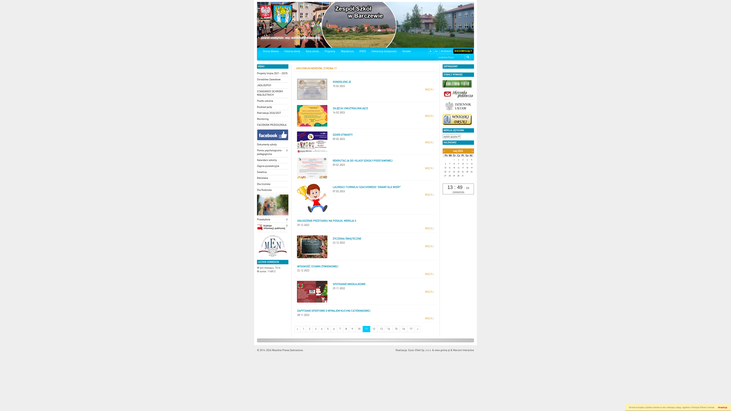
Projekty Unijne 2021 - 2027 (272, 73)
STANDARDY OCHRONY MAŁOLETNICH (270, 93)
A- (431, 51)
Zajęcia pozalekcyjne (268, 166)
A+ (436, 51)
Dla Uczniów (263, 184)
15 (396, 328)
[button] (286, 74)
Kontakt (406, 51)
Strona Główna (271, 51)
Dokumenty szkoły (267, 144)
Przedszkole (263, 219)
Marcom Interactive (463, 350)
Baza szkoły (312, 51)
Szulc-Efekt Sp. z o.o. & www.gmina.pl (429, 350)
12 (374, 328)
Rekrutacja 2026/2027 (269, 113)
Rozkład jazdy (264, 107)
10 (359, 328)
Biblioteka (262, 178)
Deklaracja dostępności (384, 51)
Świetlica (262, 172)
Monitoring (263, 119)
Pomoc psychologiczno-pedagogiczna (270, 152)
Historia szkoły (292, 51)
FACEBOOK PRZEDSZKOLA (271, 124)
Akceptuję (722, 407)
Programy (330, 51)
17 (411, 328)
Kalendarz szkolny (267, 160)
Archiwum (446, 51)
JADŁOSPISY (264, 85)
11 (366, 328)
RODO (362, 51)
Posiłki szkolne (265, 101)
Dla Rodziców (264, 190)
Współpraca (347, 51)
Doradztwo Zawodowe (269, 79)
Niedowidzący (463, 51)
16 (403, 328)
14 (388, 328)
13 (381, 328)
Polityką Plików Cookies (703, 407)
